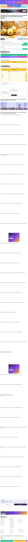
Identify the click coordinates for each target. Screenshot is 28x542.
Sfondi (22, 535)
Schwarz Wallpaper (12, 522)
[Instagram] (24, 39)
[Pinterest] (21, 39)
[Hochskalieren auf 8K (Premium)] (26, 80)
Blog (19, 530)
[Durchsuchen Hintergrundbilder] (13, 6)
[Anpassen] (27, 541)
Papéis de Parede (18, 535)
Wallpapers (6, 535)
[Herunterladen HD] (26, 73)
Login (23, 5)
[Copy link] (26, 39)
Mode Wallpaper (11, 524)
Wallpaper (2, 535)
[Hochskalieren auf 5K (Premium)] (26, 78)
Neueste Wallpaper (3, 522)
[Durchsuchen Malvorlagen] (26, 6)
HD (1, 66)
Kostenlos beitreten (18, 5)
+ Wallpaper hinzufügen (10, 5)
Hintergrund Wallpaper (12, 525)
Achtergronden (8, 536)
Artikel (1, 525)
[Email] (25, 39)
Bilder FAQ (11, 532)
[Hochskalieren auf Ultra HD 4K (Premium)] (26, 77)
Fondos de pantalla (3, 536)
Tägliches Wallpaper (3, 524)
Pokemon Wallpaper (12, 527)
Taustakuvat (23, 536)
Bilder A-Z (2, 532)
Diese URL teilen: (2, 47)
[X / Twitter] (19, 39)
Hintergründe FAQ (11, 531)
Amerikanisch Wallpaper (12, 526)
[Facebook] (18, 39)
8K (9, 66)
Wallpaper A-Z (2, 530)
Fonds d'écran (12, 536)
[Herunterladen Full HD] (26, 75)
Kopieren (26, 43)
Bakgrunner (20, 536)
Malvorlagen (20, 522)
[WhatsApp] (22, 39)
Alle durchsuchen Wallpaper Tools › (4, 101)
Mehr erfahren (7, 504)
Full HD (3, 66)
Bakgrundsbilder (13, 535)
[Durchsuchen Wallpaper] (6, 6)
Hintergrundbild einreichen (21, 531)
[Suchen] (27, 5)
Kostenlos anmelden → (20, 504)
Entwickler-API (20, 532)
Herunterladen (14, 69)
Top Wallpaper (2, 523)
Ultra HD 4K (6, 66)
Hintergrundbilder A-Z (3, 531)
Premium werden (4, 5)
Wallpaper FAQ (11, 530)
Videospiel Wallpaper (12, 523)
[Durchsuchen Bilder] (20, 6)
